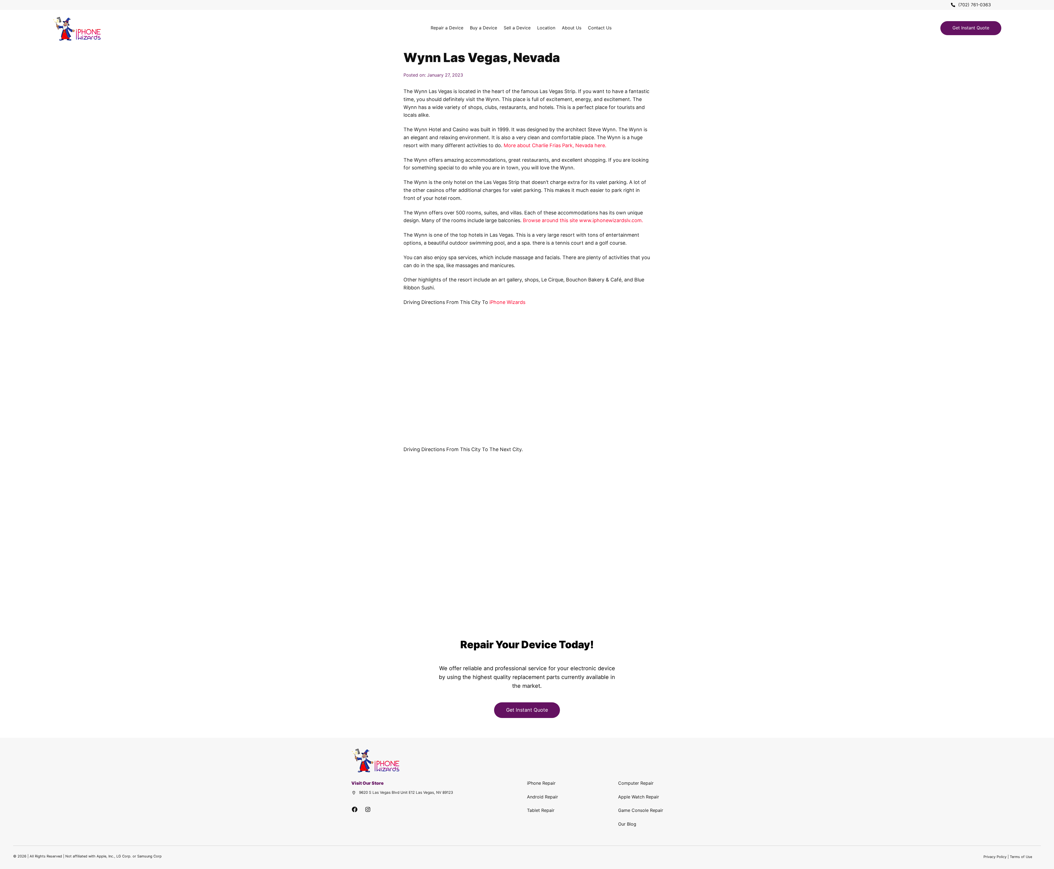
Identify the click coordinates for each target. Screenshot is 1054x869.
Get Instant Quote (970, 27)
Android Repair (542, 797)
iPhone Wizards (507, 302)
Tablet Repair (540, 810)
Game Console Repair (640, 810)
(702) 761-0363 (974, 4)
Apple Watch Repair (638, 797)
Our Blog (627, 824)
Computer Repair (636, 783)
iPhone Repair (541, 783)
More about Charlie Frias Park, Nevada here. (555, 145)
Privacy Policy (995, 857)
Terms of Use (1021, 857)
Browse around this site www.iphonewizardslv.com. (583, 220)
